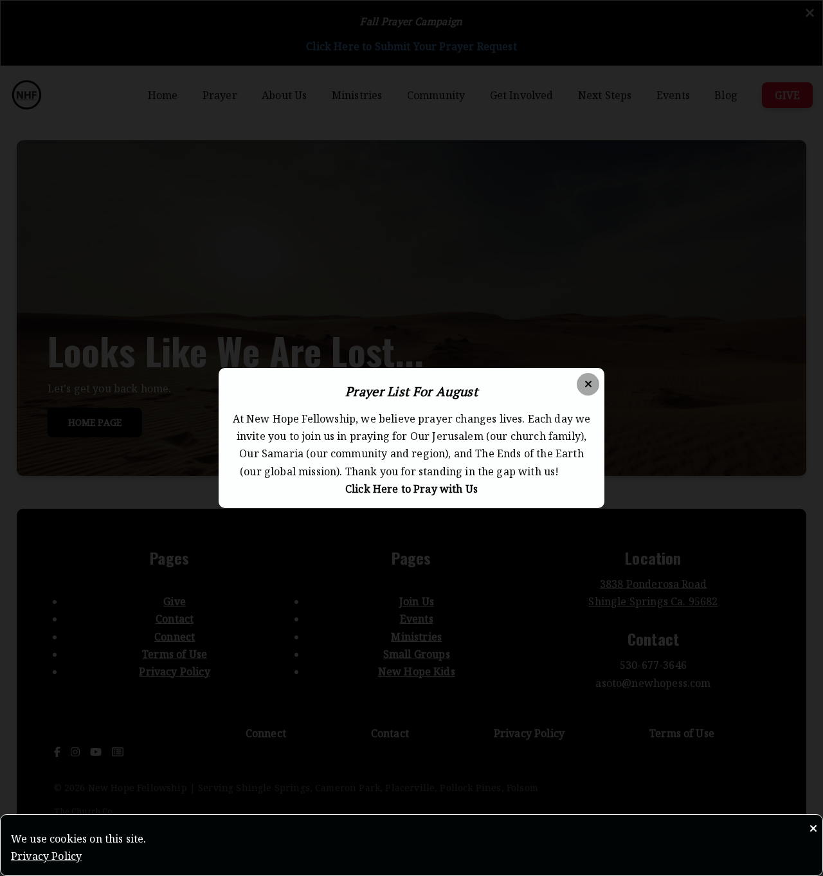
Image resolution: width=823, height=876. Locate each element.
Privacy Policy (46, 856)
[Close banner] (588, 384)
